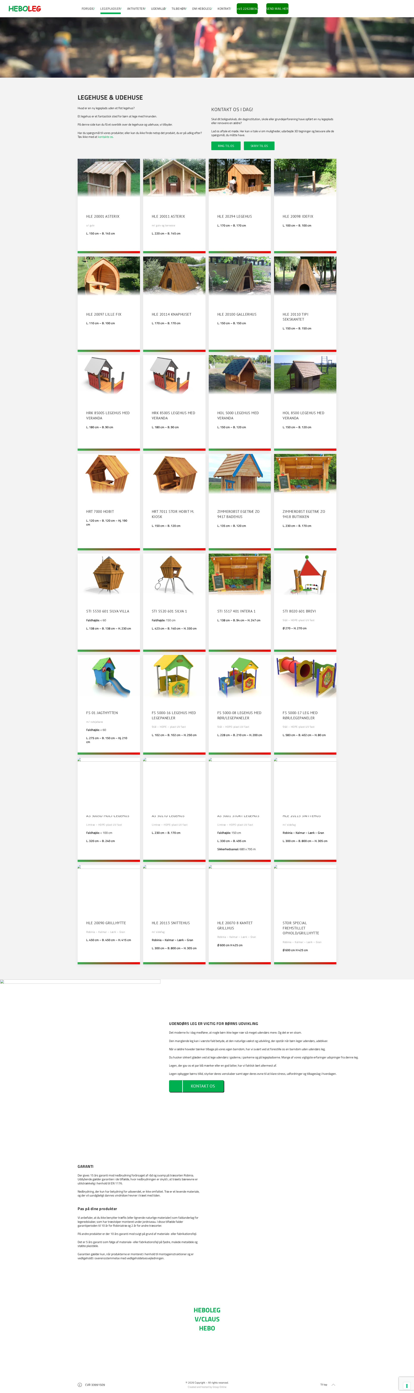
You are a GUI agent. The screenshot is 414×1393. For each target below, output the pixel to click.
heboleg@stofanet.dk (208, 1359)
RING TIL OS (226, 146)
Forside (88, 8)
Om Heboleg (201, 8)
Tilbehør (179, 8)
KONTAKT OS (203, 1086)
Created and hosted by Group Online (207, 1387)
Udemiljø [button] (158, 8)
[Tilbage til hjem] (25, 8)
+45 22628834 (247, 8)
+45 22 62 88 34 (207, 1354)
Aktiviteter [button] (136, 8)
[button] (109, 206)
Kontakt (224, 8)
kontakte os (105, 136)
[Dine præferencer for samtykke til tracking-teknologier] (407, 1386)
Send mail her (277, 8)
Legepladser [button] (110, 8)
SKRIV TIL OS (259, 146)
